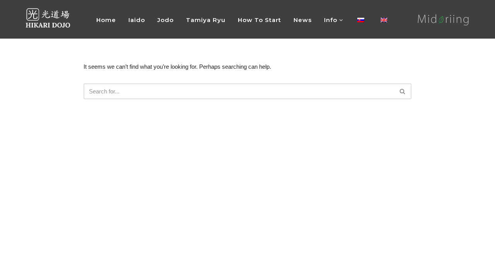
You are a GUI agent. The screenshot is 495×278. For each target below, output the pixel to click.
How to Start (259, 20)
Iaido (136, 20)
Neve (34, 268)
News (303, 20)
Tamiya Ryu (205, 20)
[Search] (402, 91)
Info (331, 20)
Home (106, 20)
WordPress (82, 268)
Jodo (165, 20)
